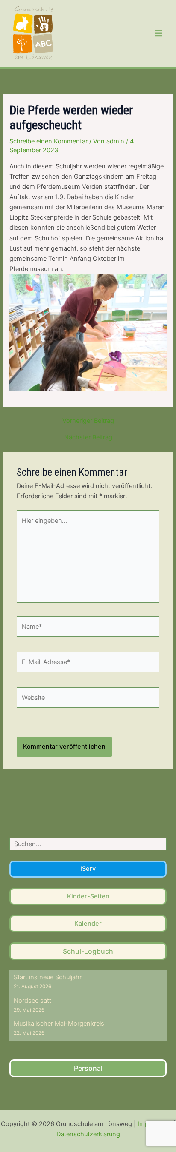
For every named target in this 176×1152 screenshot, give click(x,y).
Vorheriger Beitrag (88, 421)
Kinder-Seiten (88, 896)
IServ (88, 869)
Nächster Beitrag (88, 437)
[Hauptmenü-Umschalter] (158, 33)
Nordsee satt (32, 1000)
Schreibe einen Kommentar (48, 141)
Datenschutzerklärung (88, 1134)
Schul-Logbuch (88, 951)
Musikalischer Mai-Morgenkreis (59, 1023)
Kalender (88, 923)
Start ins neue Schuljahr (48, 977)
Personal (88, 1068)
